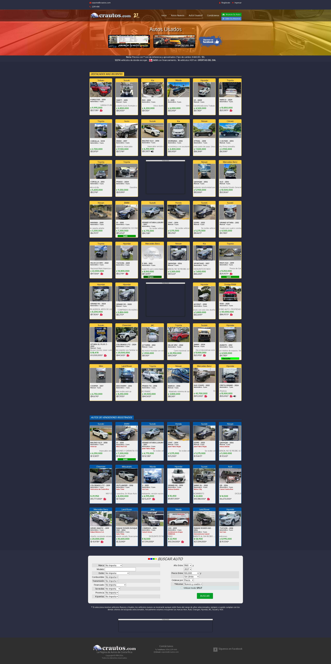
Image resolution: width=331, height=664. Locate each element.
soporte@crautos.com (101, 3)
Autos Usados (195, 15)
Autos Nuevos (177, 15)
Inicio (164, 15)
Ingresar (238, 3)
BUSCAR (205, 595)
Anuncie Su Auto (232, 14)
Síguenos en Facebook (230, 648)
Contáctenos (213, 15)
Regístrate (225, 3)
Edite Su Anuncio (232, 18)
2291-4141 (95, 7)
